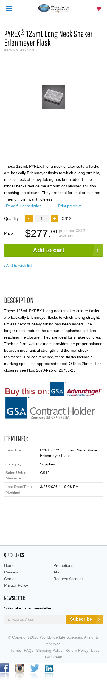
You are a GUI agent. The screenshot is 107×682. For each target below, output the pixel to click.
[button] (54, 218)
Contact (11, 578)
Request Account (68, 578)
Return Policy (76, 650)
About (59, 572)
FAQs (28, 650)
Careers (11, 572)
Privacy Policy (16, 585)
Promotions (63, 565)
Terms (15, 650)
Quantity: (12, 218)
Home (9, 565)
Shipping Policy (49, 650)
